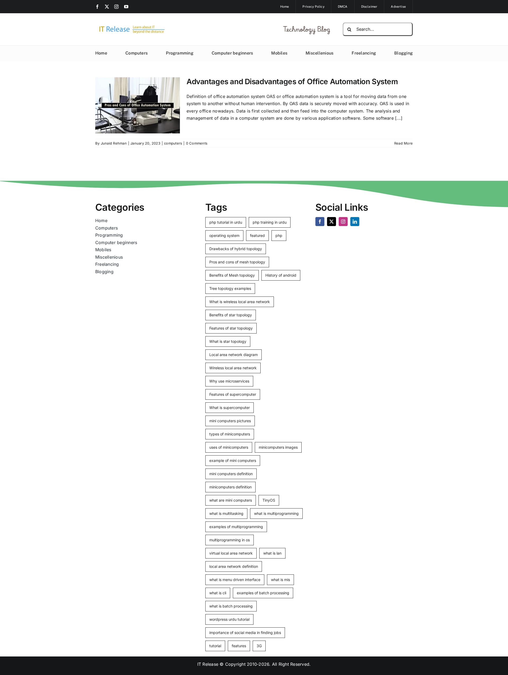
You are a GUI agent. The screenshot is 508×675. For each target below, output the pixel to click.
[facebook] (97, 6)
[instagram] (116, 6)
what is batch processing (231, 606)
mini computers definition (231, 473)
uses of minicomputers (228, 447)
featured (257, 235)
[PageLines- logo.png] (130, 26)
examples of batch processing (263, 593)
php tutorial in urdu (225, 222)
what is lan (272, 553)
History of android (280, 275)
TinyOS (268, 500)
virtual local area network (231, 553)
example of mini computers (232, 460)
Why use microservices (229, 381)
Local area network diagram (233, 354)
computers (173, 143)
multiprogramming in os (229, 540)
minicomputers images (278, 447)
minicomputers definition (230, 487)
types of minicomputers (229, 434)
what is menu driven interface (234, 579)
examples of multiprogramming (236, 526)
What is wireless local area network (239, 301)
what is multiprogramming (276, 513)
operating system (224, 235)
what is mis (280, 579)
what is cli (217, 593)
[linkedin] (354, 221)
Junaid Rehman (114, 143)
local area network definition (233, 566)
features (239, 646)
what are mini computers (230, 500)
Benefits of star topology (230, 315)
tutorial (215, 646)
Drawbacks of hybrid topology (235, 248)
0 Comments (196, 143)
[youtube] (126, 6)
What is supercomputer (229, 407)
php (278, 235)
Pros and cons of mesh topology (237, 262)
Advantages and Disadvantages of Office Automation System (292, 81)
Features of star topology (231, 328)
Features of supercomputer (232, 394)
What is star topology (227, 341)
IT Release (207, 664)
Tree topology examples (230, 288)
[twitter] (107, 6)
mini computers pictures (230, 420)
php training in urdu (270, 222)
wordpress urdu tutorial (229, 619)
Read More (403, 143)
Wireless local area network (233, 368)
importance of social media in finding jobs (245, 632)
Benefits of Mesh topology (232, 275)
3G (259, 646)
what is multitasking (226, 513)
